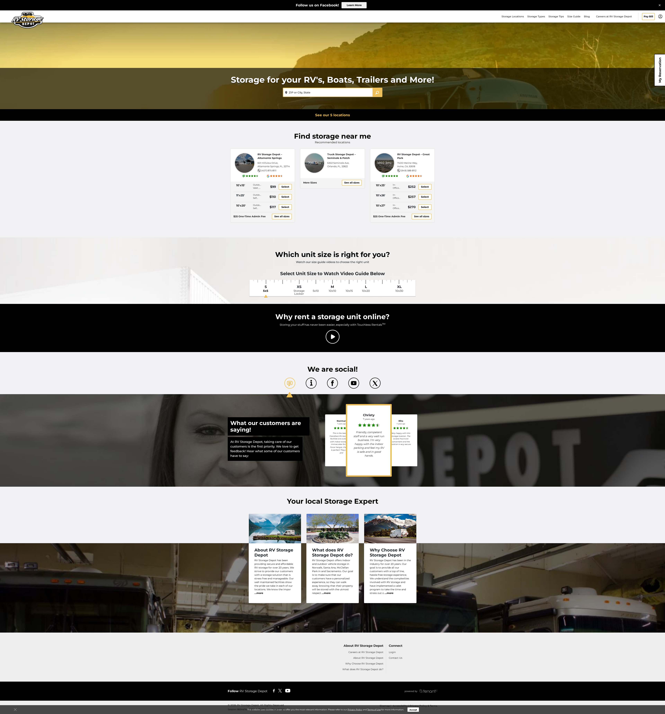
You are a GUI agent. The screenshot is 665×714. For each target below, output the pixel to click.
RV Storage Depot (247, 691)
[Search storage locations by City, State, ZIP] (377, 92)
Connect (395, 646)
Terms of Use (374, 709)
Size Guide (573, 16)
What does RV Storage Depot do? (362, 669)
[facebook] (274, 690)
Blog (587, 16)
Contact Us (395, 657)
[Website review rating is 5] (390, 176)
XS (299, 290)
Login (392, 652)
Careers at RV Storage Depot (614, 16)
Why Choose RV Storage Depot (364, 663)
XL (399, 288)
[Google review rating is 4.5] (275, 176)
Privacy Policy (355, 709)
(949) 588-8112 (408, 170)
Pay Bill (648, 16)
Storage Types (536, 16)
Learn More (354, 5)
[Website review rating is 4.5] (250, 176)
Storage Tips (556, 16)
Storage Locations (513, 16)
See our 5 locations (332, 115)
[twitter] (280, 690)
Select (285, 186)
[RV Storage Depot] (27, 21)
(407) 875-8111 (268, 170)
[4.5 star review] (401, 427)
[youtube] (288, 690)
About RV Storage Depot (363, 646)
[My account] (660, 16)
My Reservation (660, 70)
